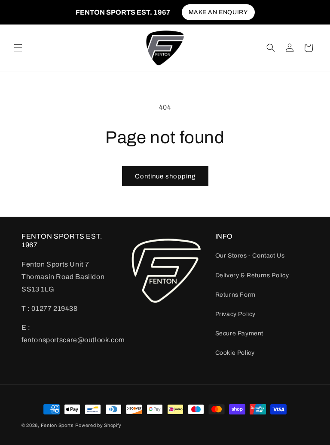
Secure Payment (239, 333)
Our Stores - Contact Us (250, 255)
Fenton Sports (57, 425)
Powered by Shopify (98, 425)
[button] (18, 47)
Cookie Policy (235, 353)
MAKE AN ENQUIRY (218, 12)
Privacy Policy (235, 314)
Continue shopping (165, 176)
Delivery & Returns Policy (252, 275)
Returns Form (235, 295)
